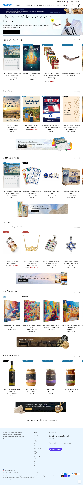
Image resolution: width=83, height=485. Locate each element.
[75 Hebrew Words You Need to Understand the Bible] (71, 109)
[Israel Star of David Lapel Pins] (51, 175)
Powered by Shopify (7, 479)
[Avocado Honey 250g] (71, 373)
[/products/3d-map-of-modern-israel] (41, 209)
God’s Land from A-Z (31, 125)
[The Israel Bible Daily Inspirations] (12, 109)
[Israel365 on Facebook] (58, 2)
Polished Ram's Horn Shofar (71, 73)
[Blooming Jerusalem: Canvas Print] (31, 309)
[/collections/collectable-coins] (41, 342)
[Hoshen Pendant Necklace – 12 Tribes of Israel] (51, 245)
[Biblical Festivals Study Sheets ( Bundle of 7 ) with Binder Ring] (51, 57)
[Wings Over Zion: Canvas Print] (12, 309)
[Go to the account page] (76, 5)
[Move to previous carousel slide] (75, 40)
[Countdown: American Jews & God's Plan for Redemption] (51, 109)
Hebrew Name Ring (12, 261)
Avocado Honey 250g (71, 389)
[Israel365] (7, 5)
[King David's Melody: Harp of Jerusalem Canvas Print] (51, 309)
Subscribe (67, 443)
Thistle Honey (51, 389)
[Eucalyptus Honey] (31, 373)
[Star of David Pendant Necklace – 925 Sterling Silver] (71, 245)
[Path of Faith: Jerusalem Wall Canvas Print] (71, 309)
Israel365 (14, 472)
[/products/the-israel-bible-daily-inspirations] (41, 11)
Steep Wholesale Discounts (37, 464)
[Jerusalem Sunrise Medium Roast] (71, 175)
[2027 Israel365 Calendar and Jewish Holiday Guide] (12, 57)
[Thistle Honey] (51, 373)
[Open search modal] (72, 5)
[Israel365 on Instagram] (60, 2)
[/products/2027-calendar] (41, 144)
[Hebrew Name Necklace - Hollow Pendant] (31, 245)
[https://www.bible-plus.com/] (41, 278)
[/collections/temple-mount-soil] (41, 406)
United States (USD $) (74, 1)
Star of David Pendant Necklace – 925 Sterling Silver (71, 263)
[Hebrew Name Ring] (12, 245)
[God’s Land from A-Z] (31, 109)
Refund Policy (38, 449)
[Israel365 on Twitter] (62, 2)
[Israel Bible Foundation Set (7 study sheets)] (31, 175)
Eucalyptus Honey (31, 389)
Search (36, 436)
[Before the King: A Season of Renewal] (31, 57)
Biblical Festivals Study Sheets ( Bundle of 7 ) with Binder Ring (51, 75)
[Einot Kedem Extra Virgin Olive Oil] (12, 373)
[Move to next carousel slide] (78, 40)
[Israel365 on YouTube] (64, 2)
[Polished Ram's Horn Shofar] (71, 57)
